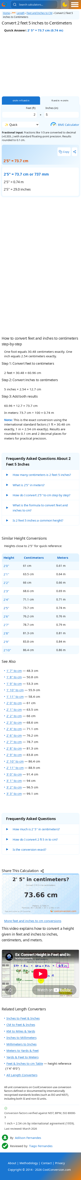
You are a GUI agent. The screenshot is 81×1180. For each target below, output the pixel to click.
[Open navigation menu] (74, 4)
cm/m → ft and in (21, 100)
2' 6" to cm (14, 735)
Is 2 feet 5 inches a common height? (38, 520)
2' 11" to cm (15, 768)
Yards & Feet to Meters (22, 1057)
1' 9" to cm (14, 683)
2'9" (6, 642)
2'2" (6, 583)
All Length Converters (21, 1075)
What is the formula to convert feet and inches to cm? (40, 507)
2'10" (7, 650)
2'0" (6, 566)
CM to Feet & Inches (20, 1025)
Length (21, 13)
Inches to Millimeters (21, 1037)
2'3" (6, 591)
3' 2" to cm (14, 787)
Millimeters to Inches (21, 1044)
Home (6, 13)
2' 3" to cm (14, 722)
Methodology (29, 1163)
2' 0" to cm (14, 703)
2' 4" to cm (14, 729)
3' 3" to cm (14, 793)
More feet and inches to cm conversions (32, 921)
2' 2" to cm (14, 716)
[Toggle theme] (65, 4)
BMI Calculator (66, 125)
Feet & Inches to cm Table (24, 1063)
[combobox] (34, 4)
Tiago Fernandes (41, 1146)
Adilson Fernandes (28, 1138)
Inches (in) (51, 108)
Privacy (60, 1163)
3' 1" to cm (14, 781)
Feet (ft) (31, 108)
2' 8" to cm (14, 748)
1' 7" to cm (14, 671)
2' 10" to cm (15, 761)
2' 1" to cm (14, 709)
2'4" (6, 599)
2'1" (6, 574)
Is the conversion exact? (29, 849)
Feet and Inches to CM (39, 13)
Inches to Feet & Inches (23, 1018)
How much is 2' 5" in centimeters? (36, 829)
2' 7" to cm (14, 742)
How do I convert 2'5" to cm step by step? (41, 495)
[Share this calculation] (40, 893)
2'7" (6, 625)
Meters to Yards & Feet (22, 1050)
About (12, 1163)
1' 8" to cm (14, 677)
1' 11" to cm (15, 696)
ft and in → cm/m (60, 100)
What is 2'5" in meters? (29, 485)
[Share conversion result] (74, 151)
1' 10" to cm (15, 690)
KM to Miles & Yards (20, 1031)
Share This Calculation (20, 870)
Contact (46, 1163)
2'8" (6, 633)
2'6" (6, 616)
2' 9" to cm (14, 755)
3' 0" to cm (14, 774)
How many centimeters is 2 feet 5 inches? (42, 475)
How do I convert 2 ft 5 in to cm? (35, 839)
